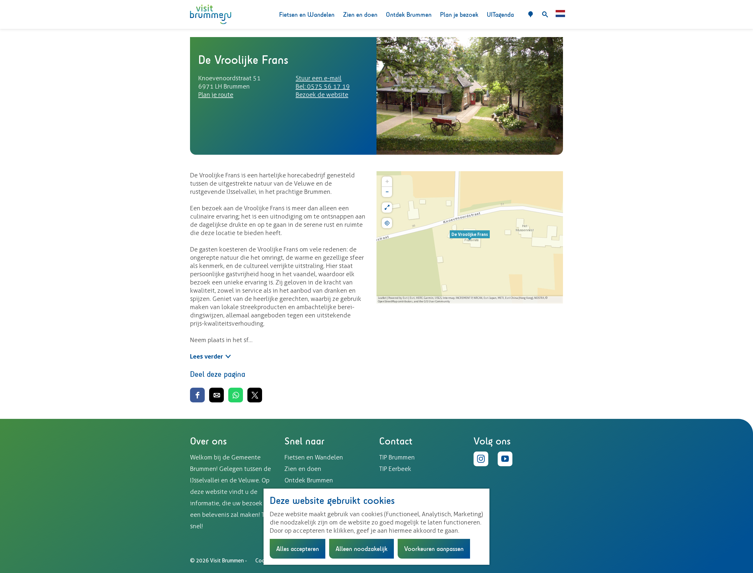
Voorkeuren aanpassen (434, 548)
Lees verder (206, 356)
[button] (469, 237)
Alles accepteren (297, 548)
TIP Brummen (397, 457)
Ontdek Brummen (308, 480)
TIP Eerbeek (395, 468)
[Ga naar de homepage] (210, 14)
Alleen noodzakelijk (361, 548)
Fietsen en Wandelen (313, 457)
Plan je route (215, 94)
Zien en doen (302, 468)
